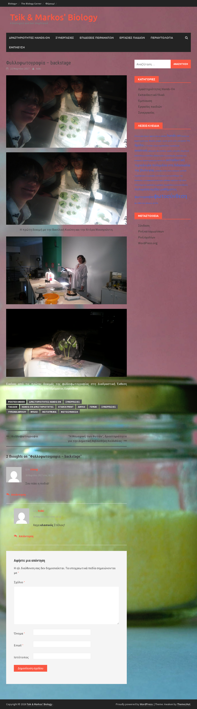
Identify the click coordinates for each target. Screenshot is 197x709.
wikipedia (181, 141)
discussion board (141, 136)
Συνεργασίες (65, 37)
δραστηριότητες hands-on (154, 160)
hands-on (174, 135)
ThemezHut (183, 704)
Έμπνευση (17, 47)
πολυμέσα (141, 189)
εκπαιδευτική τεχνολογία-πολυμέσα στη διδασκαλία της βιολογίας (162, 165)
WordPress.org (148, 243)
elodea (164, 136)
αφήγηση (152, 151)
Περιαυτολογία (162, 37)
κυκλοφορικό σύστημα (153, 180)
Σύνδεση (143, 225)
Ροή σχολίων (146, 237)
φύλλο (34, 411)
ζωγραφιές (150, 175)
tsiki (38, 68)
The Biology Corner (31, 3)
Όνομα (19, 633)
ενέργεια (175, 170)
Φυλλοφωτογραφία (24, 436)
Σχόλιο (19, 582)
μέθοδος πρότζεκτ (171, 180)
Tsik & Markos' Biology (54, 17)
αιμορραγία (174, 145)
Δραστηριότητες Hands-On (29, 37)
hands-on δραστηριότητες (38, 406)
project (159, 141)
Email (18, 645)
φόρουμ (149, 203)
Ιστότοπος (21, 657)
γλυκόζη (176, 151)
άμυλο (81, 406)
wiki (175, 141)
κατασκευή (161, 175)
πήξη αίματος (140, 185)
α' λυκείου (148, 145)
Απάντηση (18, 494)
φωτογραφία (49, 411)
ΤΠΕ (188, 141)
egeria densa (155, 136)
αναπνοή (140, 150)
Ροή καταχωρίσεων (151, 231)
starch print (65, 406)
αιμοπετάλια (163, 145)
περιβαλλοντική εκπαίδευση (176, 185)
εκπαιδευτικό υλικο (163, 170)
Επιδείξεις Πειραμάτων (97, 37)
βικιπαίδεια (161, 151)
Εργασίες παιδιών (132, 37)
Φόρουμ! (50, 3)
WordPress (146, 704)
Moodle (152, 141)
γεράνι (93, 406)
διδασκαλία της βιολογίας (164, 155)
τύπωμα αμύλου (17, 411)
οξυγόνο (182, 180)
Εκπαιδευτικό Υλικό (151, 95)
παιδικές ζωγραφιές (155, 185)
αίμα (156, 145)
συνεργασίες (108, 406)
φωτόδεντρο (139, 203)
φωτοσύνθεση (69, 411)
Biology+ (12, 3)
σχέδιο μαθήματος (163, 189)
